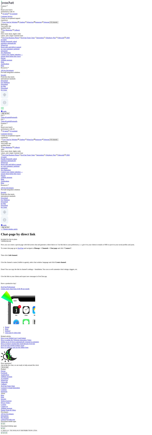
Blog (2, 66)
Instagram (38, 22)
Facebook (4, 373)
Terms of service (6, 401)
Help (2, 62)
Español (8, 117)
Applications (5, 64)
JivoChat (20, 248)
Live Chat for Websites (9, 22)
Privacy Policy (5, 403)
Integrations (40, 38)
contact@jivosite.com (8, 419)
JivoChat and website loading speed (12, 345)
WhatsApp (30, 22)
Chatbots (22, 22)
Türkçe (3, 117)
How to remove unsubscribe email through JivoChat (18, 344)
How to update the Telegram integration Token (16, 340)
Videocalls (60, 38)
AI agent (5, 14)
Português (14, 117)
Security (3, 399)
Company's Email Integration (10, 388)
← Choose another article (9, 229)
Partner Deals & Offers (8, 410)
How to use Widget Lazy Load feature (13, 338)
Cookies (3, 404)
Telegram (46, 22)
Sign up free (5, 113)
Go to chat (5, 367)
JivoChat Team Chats (28, 38)
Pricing (3, 58)
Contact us (4, 406)
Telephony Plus (51, 38)
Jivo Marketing (7, 30)
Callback (17, 30)
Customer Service (6, 16)
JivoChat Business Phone (10, 38)
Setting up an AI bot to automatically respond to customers (20, 342)
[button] (76, 6)
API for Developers (7, 414)
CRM (68, 38)
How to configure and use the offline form (14, 347)
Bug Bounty (5, 418)
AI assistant (13, 14)
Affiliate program (6, 60)
